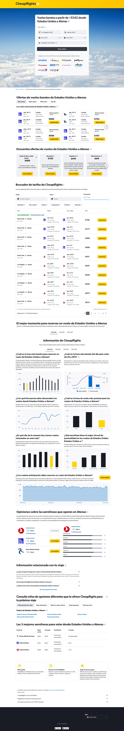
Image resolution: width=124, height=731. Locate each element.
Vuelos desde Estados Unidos (25, 617)
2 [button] (91, 313)
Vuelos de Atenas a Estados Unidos (27, 614)
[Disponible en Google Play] (58, 728)
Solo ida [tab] (53, 101)
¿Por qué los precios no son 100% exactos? (31, 702)
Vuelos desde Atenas (53, 617)
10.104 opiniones (31, 543)
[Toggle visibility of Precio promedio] (93, 391)
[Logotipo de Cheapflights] (26, 4)
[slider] (109, 199)
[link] (27, 174)
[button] (69, 22)
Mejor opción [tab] (32, 101)
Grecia (22, 89)
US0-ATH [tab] (49, 349)
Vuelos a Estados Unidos (54, 614)
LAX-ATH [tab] (61, 332)
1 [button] (87, 313)
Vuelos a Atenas (82, 614)
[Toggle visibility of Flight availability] (82, 391)
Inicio (17, 89)
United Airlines (30, 538)
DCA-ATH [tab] (70, 332)
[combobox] (42, 27)
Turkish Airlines (30, 528)
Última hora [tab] (43, 101)
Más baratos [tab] (21, 101)
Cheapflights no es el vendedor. (27, 695)
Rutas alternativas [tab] (41, 605)
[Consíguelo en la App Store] (65, 728)
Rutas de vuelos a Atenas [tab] (58, 605)
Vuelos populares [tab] (74, 605)
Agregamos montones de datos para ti (29, 699)
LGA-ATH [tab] (53, 332)
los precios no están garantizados (56, 690)
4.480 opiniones (31, 533)
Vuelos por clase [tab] (87, 605)
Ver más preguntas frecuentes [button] (48, 589)
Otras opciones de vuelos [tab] (25, 605)
